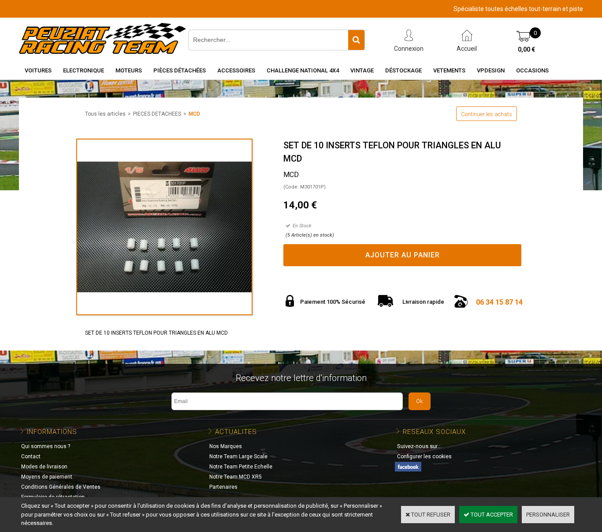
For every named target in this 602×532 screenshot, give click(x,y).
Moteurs (128, 70)
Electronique (83, 70)
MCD (194, 114)
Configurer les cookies (424, 456)
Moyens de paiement (46, 477)
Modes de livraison (44, 467)
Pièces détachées (179, 70)
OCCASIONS (532, 70)
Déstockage (403, 70)
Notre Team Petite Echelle (240, 467)
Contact (31, 456)
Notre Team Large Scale (238, 456)
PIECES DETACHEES (157, 114)
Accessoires (236, 70)
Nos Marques (225, 446)
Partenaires (223, 487)
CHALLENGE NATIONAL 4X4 (303, 70)
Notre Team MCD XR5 (235, 477)
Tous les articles (105, 114)
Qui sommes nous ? (45, 446)
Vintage (362, 70)
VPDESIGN (491, 70)
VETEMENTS (449, 70)
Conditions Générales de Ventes (60, 487)
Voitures (38, 70)
